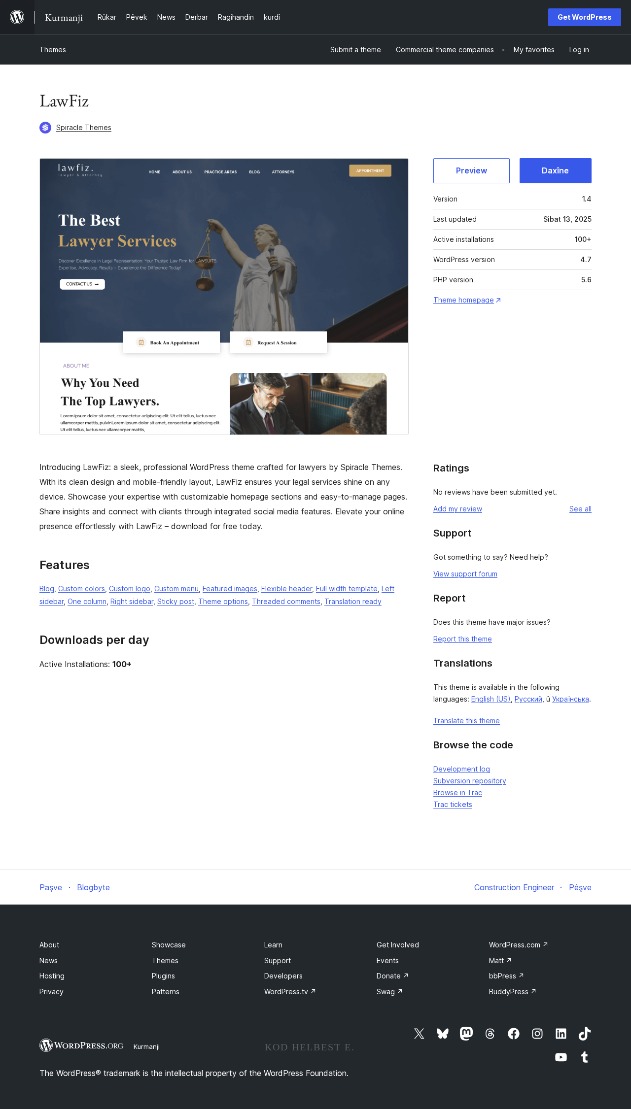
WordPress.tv (290, 991)
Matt (500, 960)
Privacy (51, 991)
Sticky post (175, 601)
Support (277, 960)
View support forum (465, 574)
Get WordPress (585, 17)
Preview (471, 170)
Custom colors (81, 588)
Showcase (169, 945)
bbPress (507, 976)
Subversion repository (469, 780)
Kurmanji (147, 1046)
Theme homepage (463, 300)
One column (87, 601)
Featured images (230, 588)
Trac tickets (452, 804)
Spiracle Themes (83, 127)
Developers (283, 976)
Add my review (457, 508)
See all (580, 508)
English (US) (491, 699)
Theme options (223, 601)
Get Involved (398, 945)
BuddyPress (513, 991)
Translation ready (353, 601)
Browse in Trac (457, 792)
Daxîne (555, 170)
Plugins (163, 976)
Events (388, 960)
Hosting (52, 976)
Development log (461, 769)
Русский (528, 699)
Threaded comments (286, 601)
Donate (393, 976)
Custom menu (176, 588)
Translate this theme (466, 720)
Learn (273, 945)
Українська (570, 699)
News (48, 960)
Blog (46, 588)
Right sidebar (131, 601)
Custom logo (129, 588)
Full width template (347, 588)
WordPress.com (519, 945)
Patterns (165, 991)
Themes (52, 49)
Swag (390, 991)
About (49, 945)
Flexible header (286, 588)
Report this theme (462, 639)
